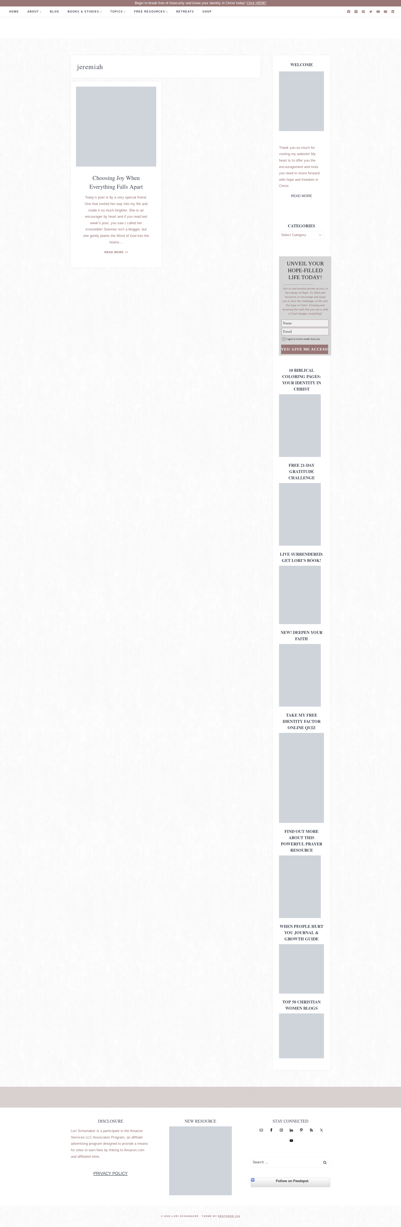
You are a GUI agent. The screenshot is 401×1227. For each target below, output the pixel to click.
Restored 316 (229, 1216)
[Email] (385, 11)
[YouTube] (378, 11)
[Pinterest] (363, 11)
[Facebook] (348, 11)
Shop (207, 11)
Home (14, 11)
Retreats (185, 11)
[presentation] (116, 127)
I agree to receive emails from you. (303, 339)
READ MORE (301, 196)
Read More (116, 252)
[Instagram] (356, 11)
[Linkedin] (393, 11)
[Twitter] (371, 11)
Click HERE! (256, 3)
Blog (54, 11)
